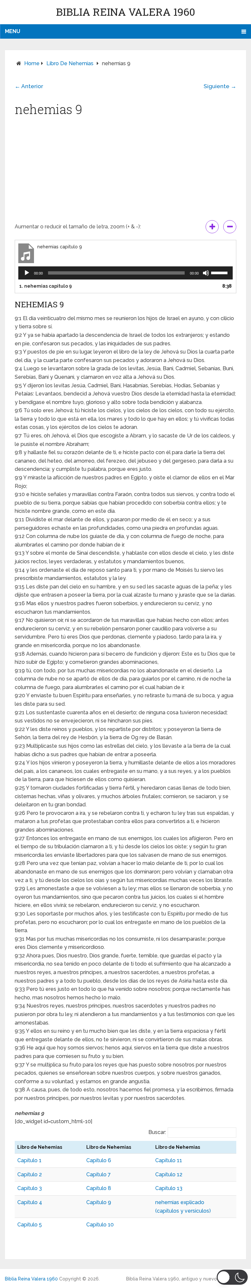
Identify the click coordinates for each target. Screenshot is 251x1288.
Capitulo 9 (98, 1202)
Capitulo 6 (98, 1160)
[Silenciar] (206, 273)
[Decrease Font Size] (229, 226)
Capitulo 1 (29, 1160)
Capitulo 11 (168, 1160)
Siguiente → (220, 86)
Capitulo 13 (168, 1188)
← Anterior (29, 86)
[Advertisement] (125, 171)
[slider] (220, 272)
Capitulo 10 (100, 1224)
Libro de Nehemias (69, 63)
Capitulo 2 (29, 1174)
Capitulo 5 (29, 1224)
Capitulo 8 (98, 1188)
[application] (125, 272)
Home (32, 63)
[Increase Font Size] (212, 226)
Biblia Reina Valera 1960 (125, 12)
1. (45, 286)
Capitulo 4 (29, 1202)
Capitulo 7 (98, 1174)
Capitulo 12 (168, 1174)
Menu (12, 31)
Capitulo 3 (29, 1188)
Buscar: (157, 1132)
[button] (232, 1277)
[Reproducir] (27, 273)
